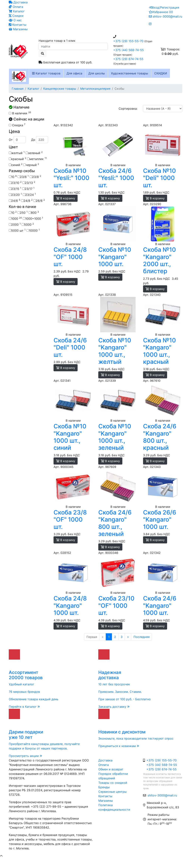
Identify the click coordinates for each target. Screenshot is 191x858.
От (11, 140)
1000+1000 (34, 218)
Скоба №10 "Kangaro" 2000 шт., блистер (159, 260)
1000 (16, 218)
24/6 (15, 200)
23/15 (16, 188)
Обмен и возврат (110, 769)
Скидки (17, 16)
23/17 (30, 188)
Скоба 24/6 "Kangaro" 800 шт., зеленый (114, 523)
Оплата (17, 7)
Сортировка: (128, 108)
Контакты (18, 24)
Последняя (142, 637)
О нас (17, 20)
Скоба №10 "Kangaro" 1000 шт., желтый (114, 351)
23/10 (16, 183)
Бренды (104, 787)
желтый (18, 153)
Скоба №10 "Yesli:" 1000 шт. (71, 178)
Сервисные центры (112, 791)
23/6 (24, 177)
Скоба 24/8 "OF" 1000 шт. (70, 257)
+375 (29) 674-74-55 (128, 59)
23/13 (30, 183)
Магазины (20, 29)
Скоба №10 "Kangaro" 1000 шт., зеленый (114, 437)
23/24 (30, 194)
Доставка (20, 2)
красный (18, 159)
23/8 (36, 177)
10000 (34, 230)
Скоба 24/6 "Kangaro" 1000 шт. (159, 605)
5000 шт (18, 230)
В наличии (21, 113)
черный (32, 165)
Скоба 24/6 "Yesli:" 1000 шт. (116, 178)
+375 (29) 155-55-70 (128, 41)
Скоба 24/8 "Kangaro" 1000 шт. (70, 605)
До (33, 140)
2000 (16, 224)
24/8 (28, 200)
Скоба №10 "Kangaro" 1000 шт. (114, 257)
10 (14, 177)
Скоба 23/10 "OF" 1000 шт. (116, 605)
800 (35, 212)
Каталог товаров (47, 73)
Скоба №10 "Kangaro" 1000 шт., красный (159, 351)
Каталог (18, 11)
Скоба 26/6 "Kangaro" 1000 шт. (159, 519)
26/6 (40, 200)
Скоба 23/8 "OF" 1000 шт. (70, 519)
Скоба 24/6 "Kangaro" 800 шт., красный (159, 437)
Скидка (18, 125)
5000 (29, 224)
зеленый (35, 153)
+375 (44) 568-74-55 (128, 50)
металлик (38, 159)
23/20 (16, 194)
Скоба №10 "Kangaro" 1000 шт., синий (70, 437)
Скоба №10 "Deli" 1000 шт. (159, 178)
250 (24, 212)
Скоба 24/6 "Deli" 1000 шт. (70, 347)
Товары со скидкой (112, 783)
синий (16, 165)
